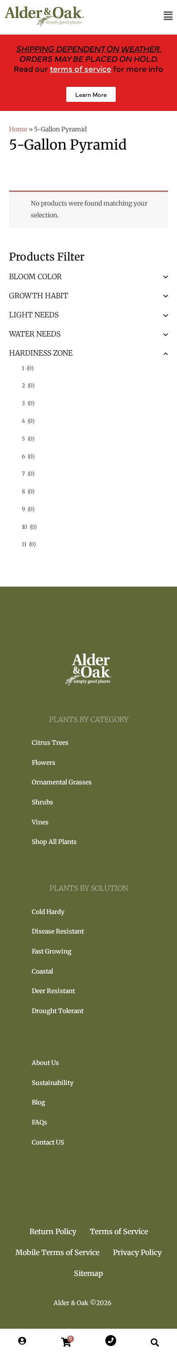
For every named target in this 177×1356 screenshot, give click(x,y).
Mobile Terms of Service (57, 1252)
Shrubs (42, 802)
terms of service (80, 68)
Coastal (42, 971)
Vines (40, 822)
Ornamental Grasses (62, 782)
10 (29, 526)
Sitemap (88, 1273)
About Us (45, 1063)
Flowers (43, 763)
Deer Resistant (53, 991)
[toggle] (165, 276)
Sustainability (53, 1083)
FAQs (39, 1122)
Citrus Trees (50, 743)
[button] (132, 16)
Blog (38, 1102)
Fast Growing (51, 951)
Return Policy (53, 1231)
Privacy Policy (137, 1252)
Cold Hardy (48, 912)
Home (18, 129)
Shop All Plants (54, 842)
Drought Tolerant (58, 1011)
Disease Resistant (58, 931)
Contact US (48, 1142)
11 (29, 544)
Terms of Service (119, 1231)
